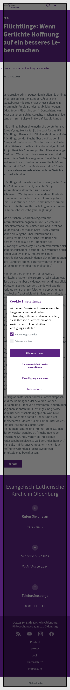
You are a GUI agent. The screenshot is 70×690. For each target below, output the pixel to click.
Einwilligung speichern (35, 378)
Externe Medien (23, 341)
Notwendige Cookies (26, 334)
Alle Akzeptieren (35, 353)
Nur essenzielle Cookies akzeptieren (35, 365)
